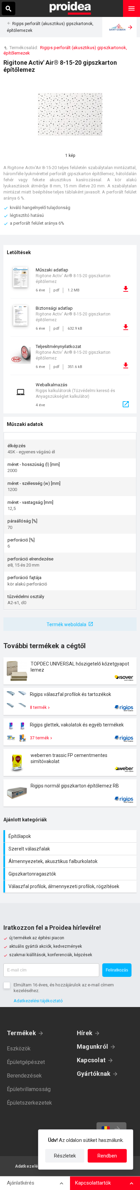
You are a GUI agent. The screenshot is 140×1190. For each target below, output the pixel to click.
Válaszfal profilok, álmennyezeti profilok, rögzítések (71, 886)
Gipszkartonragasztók (71, 874)
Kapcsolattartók (93, 1183)
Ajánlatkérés (20, 1183)
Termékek (21, 1033)
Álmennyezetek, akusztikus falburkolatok (71, 861)
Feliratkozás (117, 970)
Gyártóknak (93, 1073)
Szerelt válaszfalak (71, 849)
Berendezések (24, 1075)
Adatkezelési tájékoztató (38, 1000)
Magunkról (92, 1046)
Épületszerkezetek (29, 1103)
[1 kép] (70, 115)
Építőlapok (71, 836)
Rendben (107, 1156)
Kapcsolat (91, 1060)
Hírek (84, 1033)
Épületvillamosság (29, 1089)
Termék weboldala (66, 624)
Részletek (65, 1156)
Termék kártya (70, 670)
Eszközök (19, 1048)
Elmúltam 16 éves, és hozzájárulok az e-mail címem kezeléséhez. (64, 987)
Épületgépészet (26, 1062)
